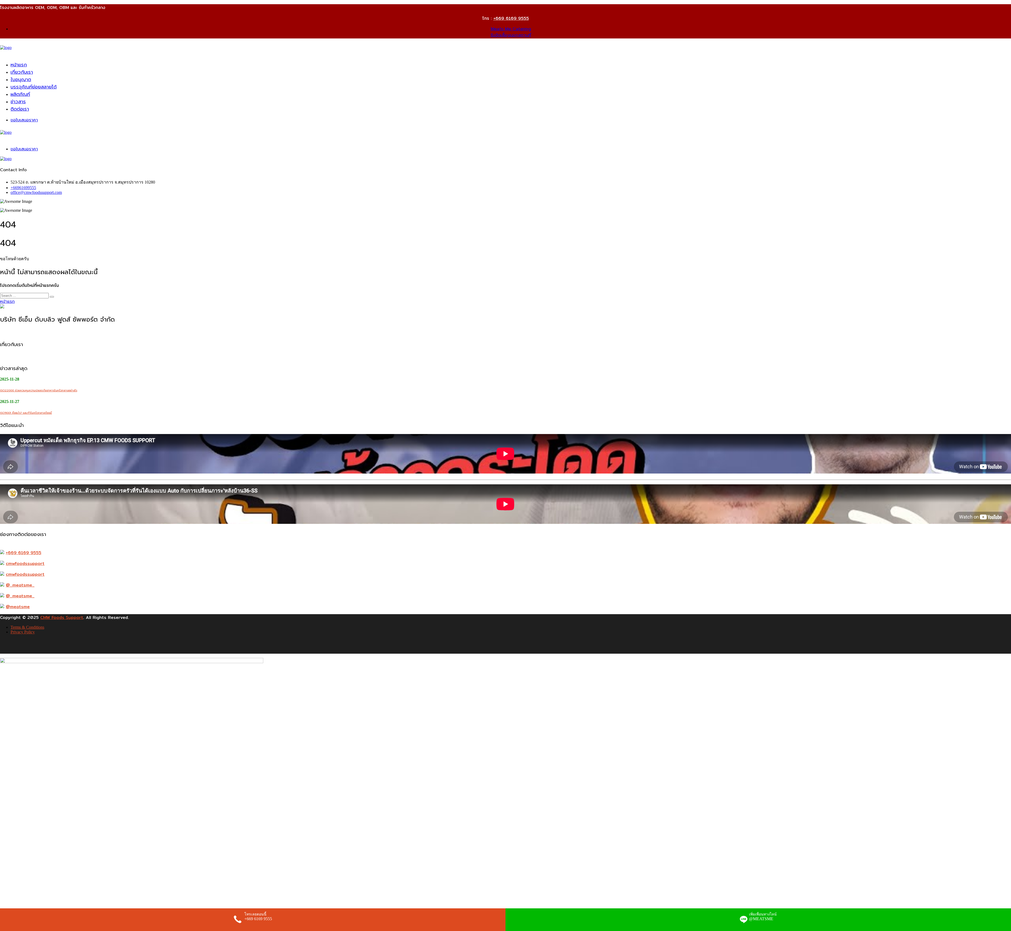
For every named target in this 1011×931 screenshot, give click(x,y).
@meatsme (18, 606)
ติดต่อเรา (20, 109)
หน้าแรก (19, 64)
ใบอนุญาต (21, 79)
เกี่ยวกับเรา (22, 72)
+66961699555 (23, 187)
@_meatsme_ (20, 585)
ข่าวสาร (18, 101)
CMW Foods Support (61, 617)
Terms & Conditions (27, 627)
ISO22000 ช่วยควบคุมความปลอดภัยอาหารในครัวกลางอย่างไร (38, 390)
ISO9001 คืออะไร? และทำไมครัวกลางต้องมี (26, 413)
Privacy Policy (23, 632)
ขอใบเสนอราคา (24, 120)
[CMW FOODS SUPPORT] (6, 47)
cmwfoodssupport (25, 563)
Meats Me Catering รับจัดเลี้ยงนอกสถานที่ (510, 32)
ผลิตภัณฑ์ (20, 94)
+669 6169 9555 (511, 18)
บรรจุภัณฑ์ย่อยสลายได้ (34, 87)
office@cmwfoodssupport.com (36, 192)
